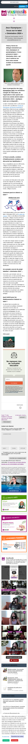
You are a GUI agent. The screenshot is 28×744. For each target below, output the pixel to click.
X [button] (26, 715)
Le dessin (16, 690)
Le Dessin (21, 690)
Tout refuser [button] (15, 740)
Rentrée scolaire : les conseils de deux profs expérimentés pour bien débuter (16, 671)
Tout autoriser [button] (6, 740)
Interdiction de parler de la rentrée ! (15, 688)
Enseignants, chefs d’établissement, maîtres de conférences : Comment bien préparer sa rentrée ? (15, 680)
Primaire (16, 673)
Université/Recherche (12, 40)
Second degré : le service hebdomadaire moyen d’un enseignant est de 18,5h (14, 708)
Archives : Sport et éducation (15, 38)
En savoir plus (14, 490)
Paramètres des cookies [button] (17, 736)
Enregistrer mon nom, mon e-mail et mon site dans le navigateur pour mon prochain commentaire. (13, 453)
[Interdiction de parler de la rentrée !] (5, 688)
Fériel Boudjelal (14, 36)
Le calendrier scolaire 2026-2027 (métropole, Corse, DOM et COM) (13, 701)
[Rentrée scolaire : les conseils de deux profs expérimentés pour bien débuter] (5, 670)
